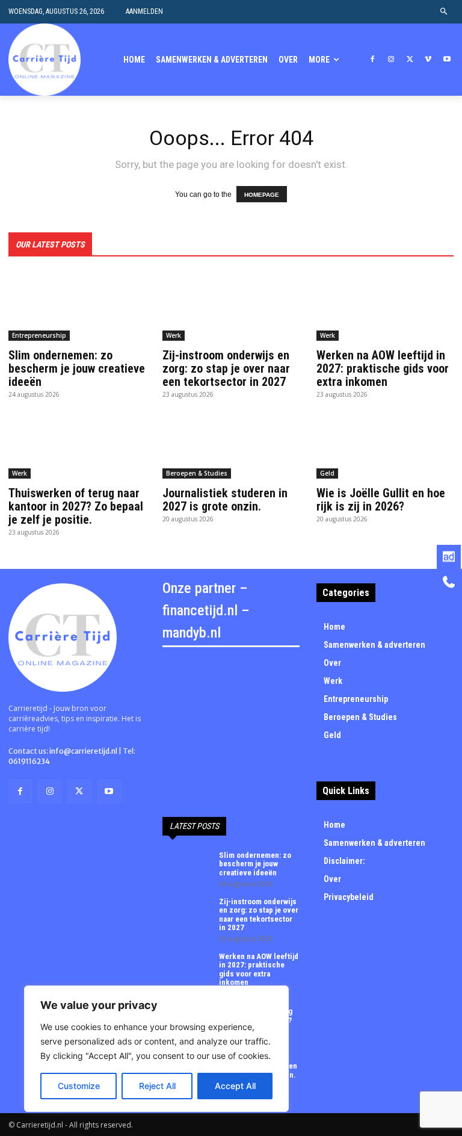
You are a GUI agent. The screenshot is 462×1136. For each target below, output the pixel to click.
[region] (156, 1048)
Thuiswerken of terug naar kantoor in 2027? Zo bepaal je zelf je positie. (75, 506)
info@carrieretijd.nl (83, 751)
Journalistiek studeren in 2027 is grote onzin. (225, 500)
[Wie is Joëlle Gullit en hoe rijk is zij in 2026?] (385, 444)
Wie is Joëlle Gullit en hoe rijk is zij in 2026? (380, 500)
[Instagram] (391, 60)
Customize (79, 1086)
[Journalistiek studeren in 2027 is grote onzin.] (231, 444)
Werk (173, 335)
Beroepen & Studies (196, 473)
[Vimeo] (428, 60)
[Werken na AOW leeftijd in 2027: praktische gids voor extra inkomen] (385, 306)
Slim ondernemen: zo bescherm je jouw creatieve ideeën (76, 368)
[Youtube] (447, 60)
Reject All (157, 1086)
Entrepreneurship (39, 335)
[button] (444, 11)
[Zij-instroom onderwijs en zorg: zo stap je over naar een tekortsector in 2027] (231, 306)
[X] (410, 60)
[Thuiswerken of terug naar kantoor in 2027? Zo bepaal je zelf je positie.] (77, 444)
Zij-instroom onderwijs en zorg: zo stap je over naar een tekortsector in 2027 (226, 368)
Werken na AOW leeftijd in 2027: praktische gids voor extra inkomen (382, 368)
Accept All (235, 1086)
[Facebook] (373, 60)
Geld (327, 473)
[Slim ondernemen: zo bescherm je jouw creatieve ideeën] (77, 306)
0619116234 (29, 761)
